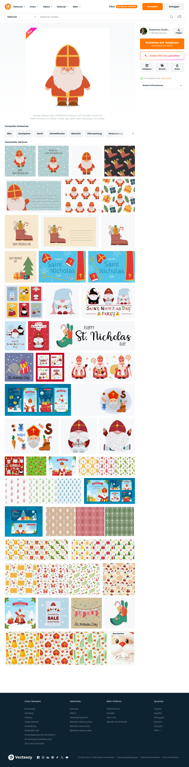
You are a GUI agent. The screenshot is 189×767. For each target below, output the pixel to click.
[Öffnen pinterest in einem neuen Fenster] (52, 757)
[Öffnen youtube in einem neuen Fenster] (67, 757)
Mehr (75, 6)
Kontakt (110, 713)
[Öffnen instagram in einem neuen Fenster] (43, 757)
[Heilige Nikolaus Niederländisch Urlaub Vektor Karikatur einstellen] (104, 400)
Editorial (61, 6)
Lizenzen (74, 708)
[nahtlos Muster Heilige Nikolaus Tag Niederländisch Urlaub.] (36, 466)
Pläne (112, 6)
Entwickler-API (32, 730)
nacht (40, 133)
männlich (76, 133)
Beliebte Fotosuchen (80, 726)
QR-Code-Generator (34, 743)
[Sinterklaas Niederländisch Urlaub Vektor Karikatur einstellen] (32, 436)
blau (9, 133)
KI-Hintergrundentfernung (38, 739)
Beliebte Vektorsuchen (81, 721)
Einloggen (174, 6)
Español (158, 713)
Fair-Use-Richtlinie (171, 757)
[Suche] (171, 17)
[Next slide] (130, 133)
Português (159, 717)
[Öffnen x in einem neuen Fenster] (62, 757)
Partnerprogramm (79, 717)
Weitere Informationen (153, 85)
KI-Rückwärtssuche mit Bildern (40, 734)
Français (158, 726)
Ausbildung (30, 726)
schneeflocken (57, 133)
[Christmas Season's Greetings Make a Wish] (122, 648)
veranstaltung (115, 133)
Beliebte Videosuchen (81, 730)
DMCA (73, 713)
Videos (46, 6)
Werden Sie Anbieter (117, 721)
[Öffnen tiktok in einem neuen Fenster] (57, 757)
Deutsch (158, 721)
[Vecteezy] (8, 7)
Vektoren (18, 6)
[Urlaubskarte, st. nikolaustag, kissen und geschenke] (19, 367)
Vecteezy (29, 713)
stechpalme (24, 133)
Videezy (28, 717)
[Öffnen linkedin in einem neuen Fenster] (48, 757)
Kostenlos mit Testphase (162, 44)
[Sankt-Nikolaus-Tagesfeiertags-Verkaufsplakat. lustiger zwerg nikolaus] (53, 613)
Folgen (179, 33)
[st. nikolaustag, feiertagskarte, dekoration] (86, 613)
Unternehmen (32, 721)
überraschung (94, 133)
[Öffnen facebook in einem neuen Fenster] (38, 757)
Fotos (33, 6)
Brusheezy (30, 708)
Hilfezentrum (113, 708)
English (158, 708)
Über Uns (111, 717)
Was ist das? (167, 78)
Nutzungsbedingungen (127, 757)
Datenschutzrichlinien (150, 757)
